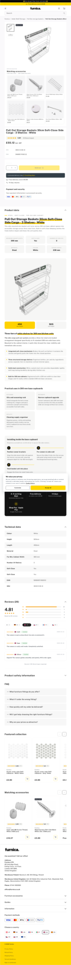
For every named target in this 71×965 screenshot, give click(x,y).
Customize (17, 488)
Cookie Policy (30, 483)
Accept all (48, 488)
